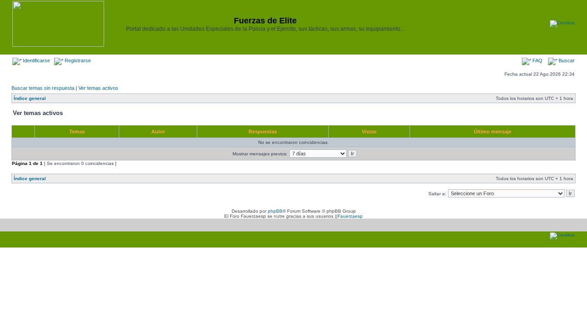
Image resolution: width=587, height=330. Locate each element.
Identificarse (36, 60)
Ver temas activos (98, 88)
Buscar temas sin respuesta (42, 88)
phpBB (275, 211)
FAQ (537, 60)
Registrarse (77, 60)
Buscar (566, 60)
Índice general (30, 98)
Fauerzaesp (350, 216)
